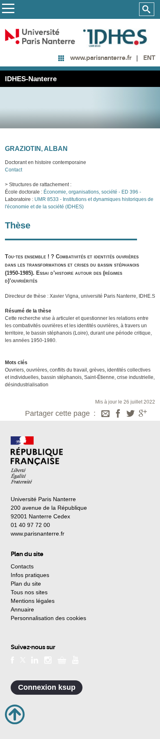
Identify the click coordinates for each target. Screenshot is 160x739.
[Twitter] (130, 414)
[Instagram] (48, 659)
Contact (13, 170)
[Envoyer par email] (105, 414)
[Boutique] (61, 659)
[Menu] (8, 9)
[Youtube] (75, 659)
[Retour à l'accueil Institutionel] (37, 460)
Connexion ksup (46, 687)
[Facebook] (118, 414)
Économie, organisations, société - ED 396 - (91, 192)
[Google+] (143, 414)
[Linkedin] (34, 659)
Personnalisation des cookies (48, 618)
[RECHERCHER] (146, 9)
